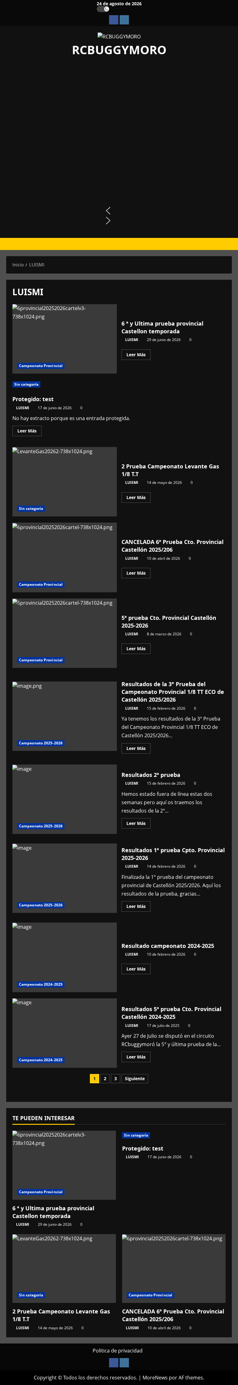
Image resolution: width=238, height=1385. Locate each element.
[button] (119, 211)
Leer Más (138, 355)
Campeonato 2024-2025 (41, 984)
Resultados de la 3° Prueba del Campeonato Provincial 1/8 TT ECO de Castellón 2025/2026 (64, 716)
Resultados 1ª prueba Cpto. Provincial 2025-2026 (64, 878)
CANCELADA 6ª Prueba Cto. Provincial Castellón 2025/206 (64, 557)
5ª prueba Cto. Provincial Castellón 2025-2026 (64, 633)
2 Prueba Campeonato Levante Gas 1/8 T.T (64, 481)
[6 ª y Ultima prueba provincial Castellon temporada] (64, 1165)
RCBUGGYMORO (119, 50)
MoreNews (155, 1377)
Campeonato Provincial (41, 365)
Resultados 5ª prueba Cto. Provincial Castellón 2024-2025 (64, 1033)
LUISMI (131, 339)
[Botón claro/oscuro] (103, 9)
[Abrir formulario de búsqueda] (230, 244)
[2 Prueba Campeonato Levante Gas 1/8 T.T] (64, 1268)
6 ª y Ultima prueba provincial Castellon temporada (64, 339)
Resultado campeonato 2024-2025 (64, 957)
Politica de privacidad (118, 1350)
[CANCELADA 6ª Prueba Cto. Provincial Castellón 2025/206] (174, 1268)
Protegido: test (33, 399)
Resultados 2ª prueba (64, 799)
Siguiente (135, 1078)
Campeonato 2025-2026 (41, 743)
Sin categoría (26, 384)
